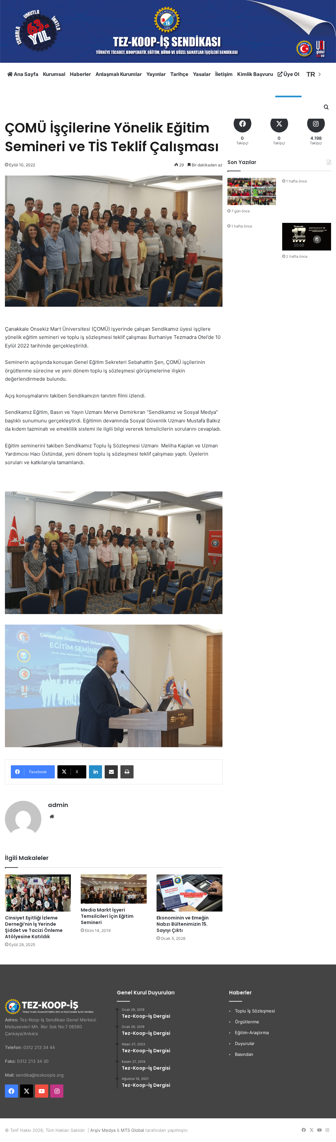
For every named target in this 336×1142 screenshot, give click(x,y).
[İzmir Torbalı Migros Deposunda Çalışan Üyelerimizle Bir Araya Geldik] (251, 191)
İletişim (224, 74)
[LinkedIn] (95, 771)
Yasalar (202, 74)
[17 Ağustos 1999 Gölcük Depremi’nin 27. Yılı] (306, 236)
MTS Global (132, 1130)
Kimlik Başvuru (255, 74)
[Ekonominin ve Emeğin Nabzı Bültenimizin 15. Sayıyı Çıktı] (189, 893)
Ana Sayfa (25, 74)
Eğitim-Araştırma (252, 1032)
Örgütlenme (247, 1021)
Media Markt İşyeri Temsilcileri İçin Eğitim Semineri (107, 916)
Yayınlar (156, 74)
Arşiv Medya (103, 1130)
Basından (244, 1054)
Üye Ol (291, 74)
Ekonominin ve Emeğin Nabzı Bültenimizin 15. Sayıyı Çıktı (183, 924)
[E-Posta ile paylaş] (111, 771)
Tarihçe (179, 74)
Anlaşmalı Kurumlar (118, 74)
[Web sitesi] (52, 817)
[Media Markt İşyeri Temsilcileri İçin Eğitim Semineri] (114, 889)
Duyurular (245, 1043)
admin (58, 805)
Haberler (80, 74)
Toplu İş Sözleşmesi (255, 1010)
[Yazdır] (127, 771)
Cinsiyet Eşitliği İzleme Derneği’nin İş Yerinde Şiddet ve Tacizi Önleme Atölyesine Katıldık (34, 927)
